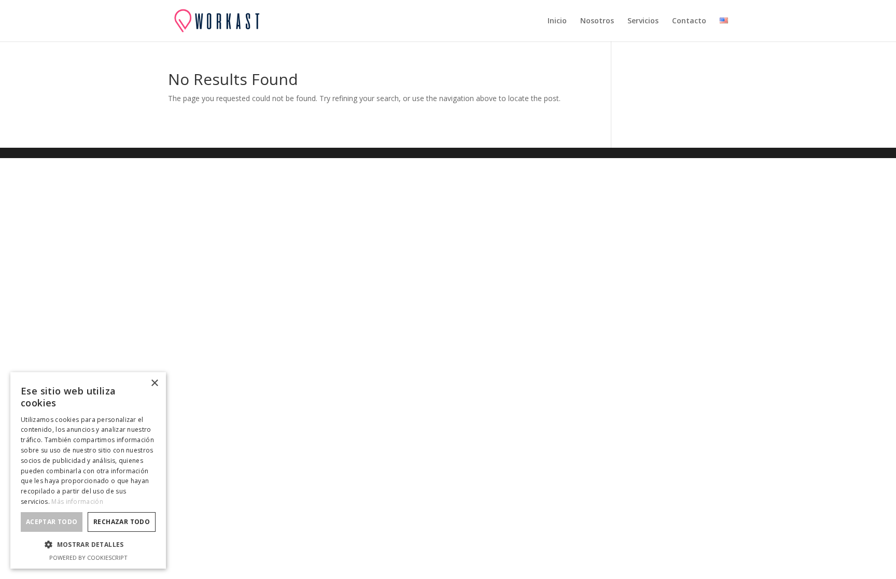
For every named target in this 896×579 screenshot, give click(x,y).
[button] (88, 545)
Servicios (643, 21)
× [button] (154, 383)
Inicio (557, 21)
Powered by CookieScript (88, 557)
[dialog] (88, 470)
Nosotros (597, 21)
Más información (77, 501)
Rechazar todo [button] (121, 521)
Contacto (689, 21)
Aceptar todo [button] (52, 521)
